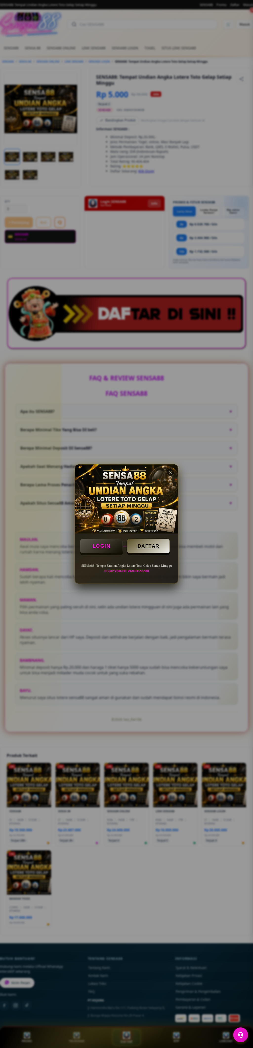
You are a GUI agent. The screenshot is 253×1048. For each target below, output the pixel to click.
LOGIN (101, 546)
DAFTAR (148, 546)
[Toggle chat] (240, 1034)
